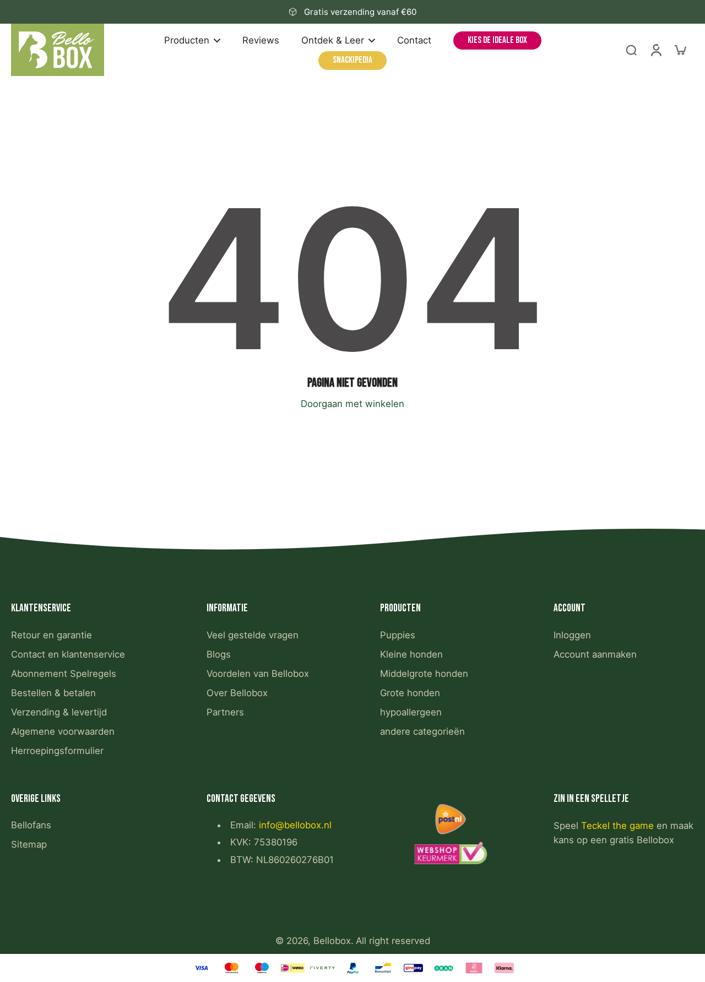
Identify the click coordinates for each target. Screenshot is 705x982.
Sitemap (29, 844)
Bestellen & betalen (53, 692)
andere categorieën (422, 731)
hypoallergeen (411, 712)
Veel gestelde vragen (253, 635)
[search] (631, 50)
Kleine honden (411, 654)
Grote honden (410, 692)
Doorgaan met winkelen (352, 403)
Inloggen (572, 635)
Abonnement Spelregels (63, 673)
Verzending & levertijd (59, 712)
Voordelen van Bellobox (258, 673)
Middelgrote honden (424, 673)
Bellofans (31, 825)
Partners (225, 712)
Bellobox (332, 940)
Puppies (397, 635)
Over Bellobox (237, 692)
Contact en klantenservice (68, 654)
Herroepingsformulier (57, 750)
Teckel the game (617, 825)
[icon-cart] (680, 50)
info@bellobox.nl (295, 825)
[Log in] (655, 50)
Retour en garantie (51, 635)
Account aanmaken (595, 654)
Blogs (219, 654)
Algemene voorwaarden (63, 731)
